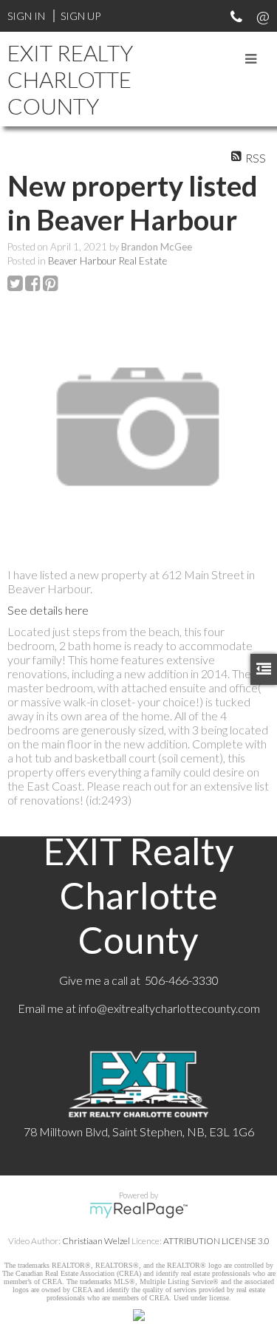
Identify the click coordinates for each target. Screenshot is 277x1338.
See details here (48, 610)
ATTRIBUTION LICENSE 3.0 (216, 1240)
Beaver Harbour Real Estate (107, 261)
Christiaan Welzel (96, 1240)
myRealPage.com (138, 1210)
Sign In (26, 16)
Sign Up (80, 16)
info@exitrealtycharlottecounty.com (169, 1008)
